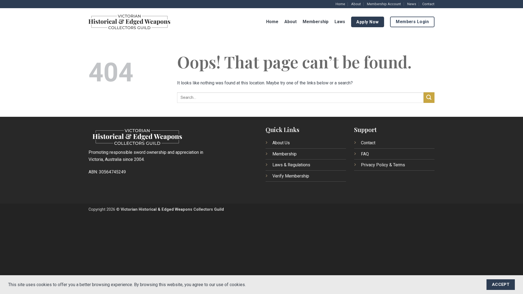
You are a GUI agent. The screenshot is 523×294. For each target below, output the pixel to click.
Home (340, 4)
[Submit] (429, 97)
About (356, 4)
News (411, 4)
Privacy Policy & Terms (383, 164)
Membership (316, 21)
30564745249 (112, 171)
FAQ (365, 154)
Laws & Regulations (291, 164)
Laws (340, 21)
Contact (428, 4)
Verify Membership (290, 176)
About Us (281, 142)
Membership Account (384, 4)
